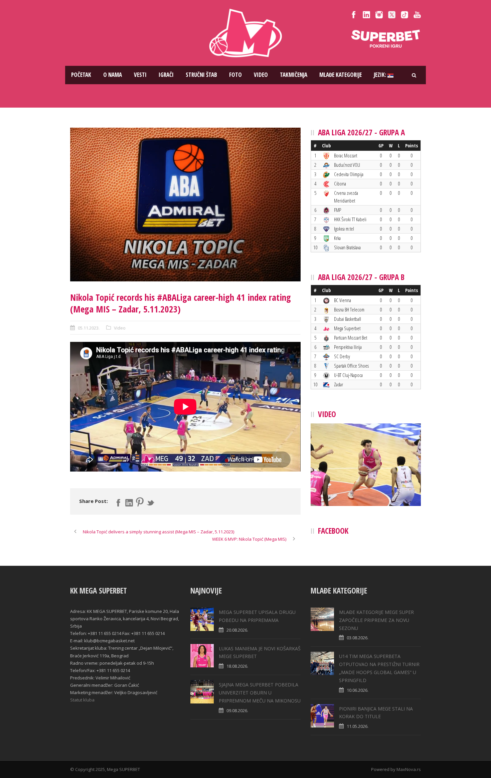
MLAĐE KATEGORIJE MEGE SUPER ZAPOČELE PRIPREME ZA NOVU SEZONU (376, 620)
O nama (112, 75)
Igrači (166, 75)
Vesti (140, 75)
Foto (235, 75)
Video (261, 75)
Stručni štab (201, 75)
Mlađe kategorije (340, 75)
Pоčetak (81, 75)
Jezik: (380, 75)
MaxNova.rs (408, 769)
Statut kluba (82, 700)
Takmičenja (293, 75)
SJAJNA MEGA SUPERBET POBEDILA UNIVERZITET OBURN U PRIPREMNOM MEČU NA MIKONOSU (260, 692)
